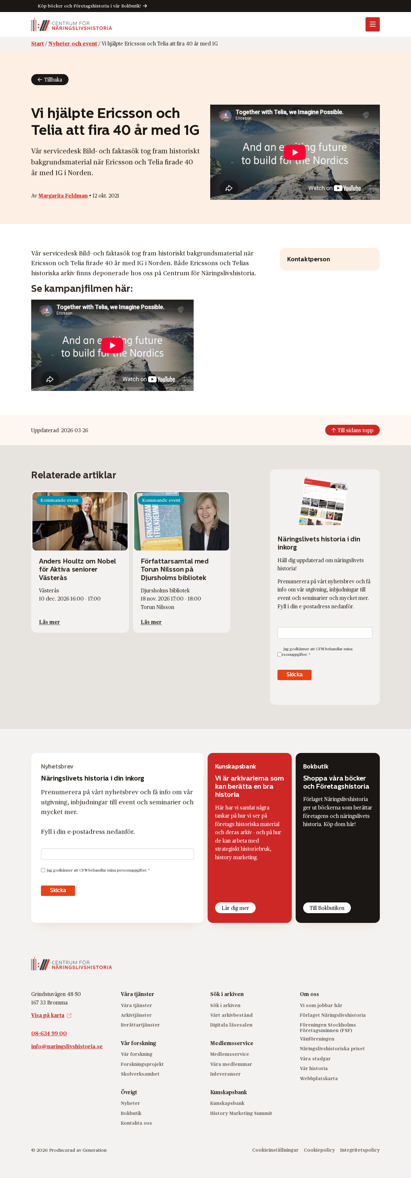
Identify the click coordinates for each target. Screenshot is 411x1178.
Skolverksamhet (140, 1074)
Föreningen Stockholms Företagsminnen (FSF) (328, 1027)
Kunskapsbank (227, 1103)
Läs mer (49, 622)
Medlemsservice (229, 1054)
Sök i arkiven (225, 1005)
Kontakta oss (136, 1123)
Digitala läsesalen (231, 1025)
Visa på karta (47, 1015)
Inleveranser (225, 1074)
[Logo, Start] (71, 24)
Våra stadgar (315, 1058)
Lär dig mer (235, 908)
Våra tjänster (136, 1005)
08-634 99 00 (49, 1033)
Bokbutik (131, 1113)
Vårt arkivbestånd (231, 1015)
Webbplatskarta (319, 1078)
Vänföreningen (317, 1039)
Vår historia (314, 1068)
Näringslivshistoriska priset (332, 1048)
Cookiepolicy (319, 1150)
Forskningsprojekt (142, 1064)
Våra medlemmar (231, 1064)
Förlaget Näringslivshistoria (333, 1015)
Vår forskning (136, 1054)
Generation (95, 1150)
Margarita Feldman (63, 195)
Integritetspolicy (360, 1150)
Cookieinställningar (275, 1150)
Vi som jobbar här (321, 1005)
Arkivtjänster (136, 1015)
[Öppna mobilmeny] (373, 24)
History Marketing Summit (241, 1113)
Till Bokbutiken (327, 908)
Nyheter (130, 1103)
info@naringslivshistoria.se (67, 1046)
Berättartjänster (140, 1025)
